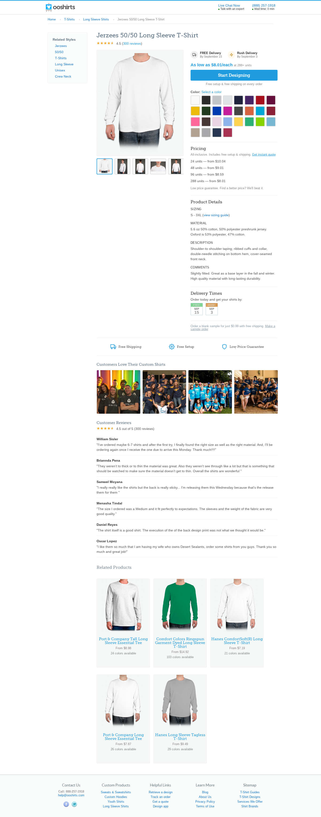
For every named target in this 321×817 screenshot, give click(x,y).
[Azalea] (227, 111)
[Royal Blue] (217, 111)
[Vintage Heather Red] (227, 132)
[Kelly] (249, 121)
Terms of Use (205, 806)
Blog (205, 792)
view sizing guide (216, 215)
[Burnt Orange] (249, 111)
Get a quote (160, 801)
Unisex (60, 70)
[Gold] (195, 111)
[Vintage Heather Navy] (217, 132)
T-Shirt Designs (249, 797)
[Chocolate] (206, 121)
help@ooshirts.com (71, 795)
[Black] (206, 100)
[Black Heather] (238, 111)
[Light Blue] (271, 121)
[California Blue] (260, 111)
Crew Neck (63, 76)
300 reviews (132, 43)
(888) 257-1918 (263, 5)
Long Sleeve (64, 64)
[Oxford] (217, 100)
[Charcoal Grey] (195, 121)
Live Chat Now (229, 5)
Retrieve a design (160, 792)
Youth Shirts (116, 801)
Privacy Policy (205, 801)
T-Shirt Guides (250, 792)
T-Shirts (69, 19)
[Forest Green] (206, 111)
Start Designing (234, 75)
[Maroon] (271, 100)
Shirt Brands (249, 806)
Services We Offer (249, 801)
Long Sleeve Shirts (96, 19)
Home (52, 19)
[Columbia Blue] (227, 121)
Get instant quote (264, 154)
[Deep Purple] (249, 100)
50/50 (59, 52)
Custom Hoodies (116, 797)
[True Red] (260, 100)
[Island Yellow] (238, 121)
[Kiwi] (260, 121)
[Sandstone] (195, 132)
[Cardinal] (271, 111)
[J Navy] (238, 100)
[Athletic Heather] (206, 132)
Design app (160, 806)
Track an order (160, 797)
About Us (205, 797)
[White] (195, 100)
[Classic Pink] (217, 121)
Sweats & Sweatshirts (116, 792)
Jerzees (61, 46)
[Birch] (227, 100)
